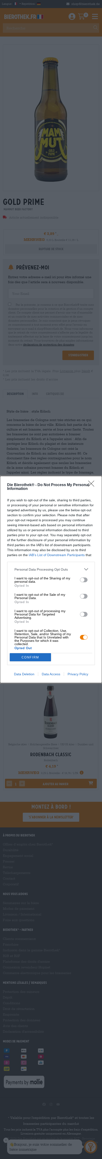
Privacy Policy (78, 674)
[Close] (92, 485)
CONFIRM (30, 657)
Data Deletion (24, 674)
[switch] (84, 579)
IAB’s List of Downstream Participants (57, 555)
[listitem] (51, 569)
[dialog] (51, 579)
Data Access (51, 674)
